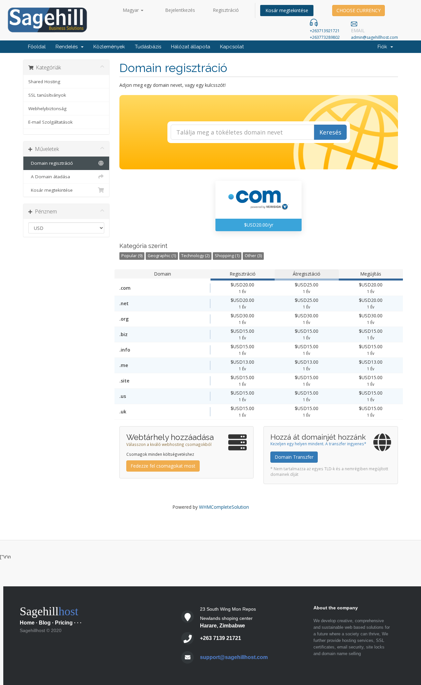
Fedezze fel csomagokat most (163, 466)
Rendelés (68, 47)
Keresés (330, 132)
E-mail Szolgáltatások (50, 122)
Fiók (384, 47)
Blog (45, 622)
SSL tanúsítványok (47, 95)
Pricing (64, 622)
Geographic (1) (162, 255)
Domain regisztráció (50, 163)
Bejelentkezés (180, 10)
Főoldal (37, 47)
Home (27, 622)
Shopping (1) (227, 255)
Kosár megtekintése (286, 10)
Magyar (131, 10)
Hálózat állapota (190, 47)
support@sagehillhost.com (234, 657)
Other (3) (253, 255)
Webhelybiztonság (47, 108)
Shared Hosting (44, 82)
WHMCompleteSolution (224, 507)
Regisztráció (226, 10)
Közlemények (109, 47)
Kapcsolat (232, 47)
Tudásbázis (148, 47)
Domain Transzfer (294, 457)
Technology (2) (195, 255)
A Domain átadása (49, 177)
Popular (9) (131, 255)
